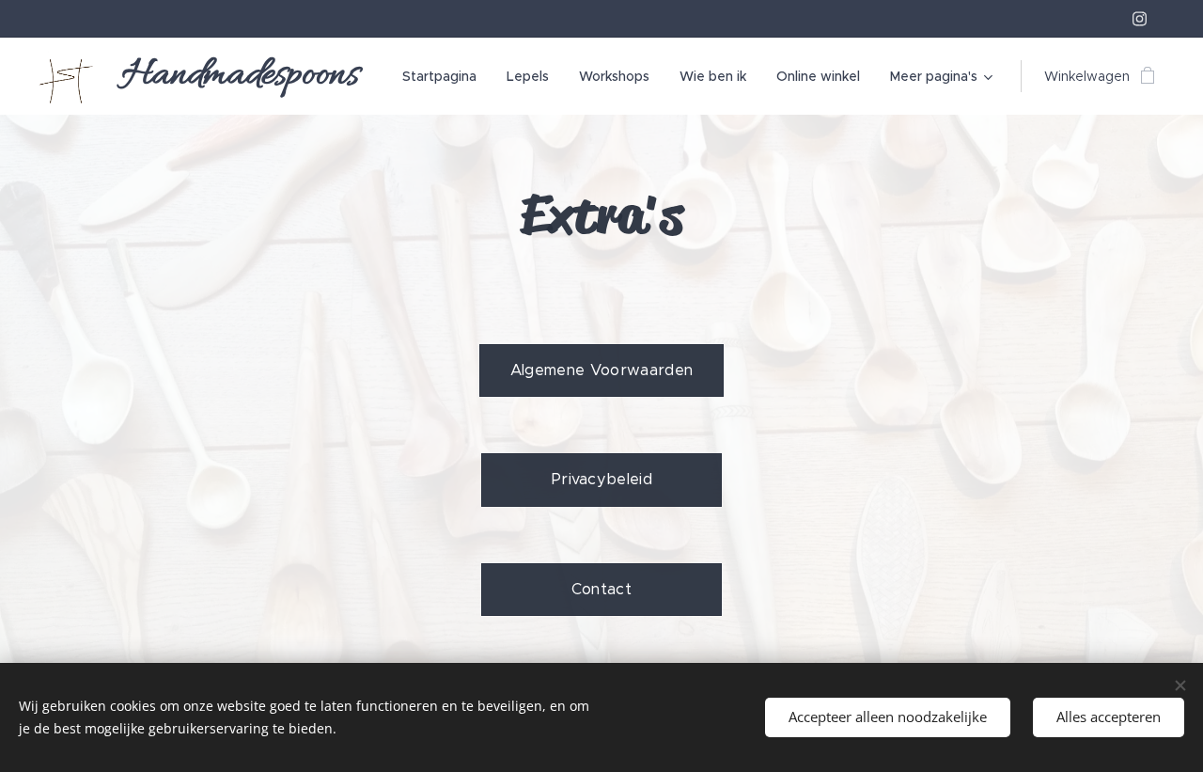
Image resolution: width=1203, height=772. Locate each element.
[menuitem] (445, 76)
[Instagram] (1139, 19)
